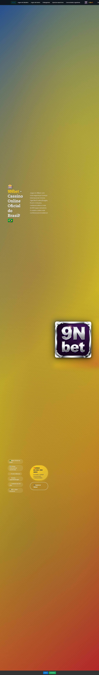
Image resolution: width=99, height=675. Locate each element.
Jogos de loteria (35, 2)
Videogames (46, 2)
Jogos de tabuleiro (23, 2)
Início (13, 2)
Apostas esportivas (58, 2)
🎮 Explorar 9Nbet (37, 486)
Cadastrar (52, 672)
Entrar (45, 672)
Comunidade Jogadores (73, 2)
